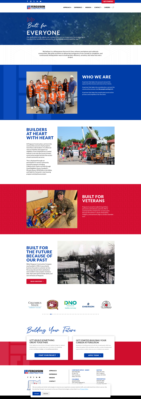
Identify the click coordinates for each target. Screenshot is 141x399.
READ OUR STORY (36, 281)
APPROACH (53, 370)
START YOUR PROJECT (47, 355)
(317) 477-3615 (100, 380)
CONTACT (52, 381)
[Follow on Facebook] (27, 1)
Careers (107, 7)
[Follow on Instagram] (30, 1)
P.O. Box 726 (75, 373)
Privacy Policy (84, 389)
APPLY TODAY (93, 355)
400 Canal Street (76, 375)
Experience (78, 7)
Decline (45, 393)
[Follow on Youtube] (40, 1)
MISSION (52, 377)
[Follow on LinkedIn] (37, 1)
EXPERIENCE (53, 374)
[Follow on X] (34, 1)
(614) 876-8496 (76, 381)
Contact (97, 7)
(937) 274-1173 (100, 371)
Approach (67, 7)
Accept (36, 393)
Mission (88, 7)
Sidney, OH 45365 (76, 376)
